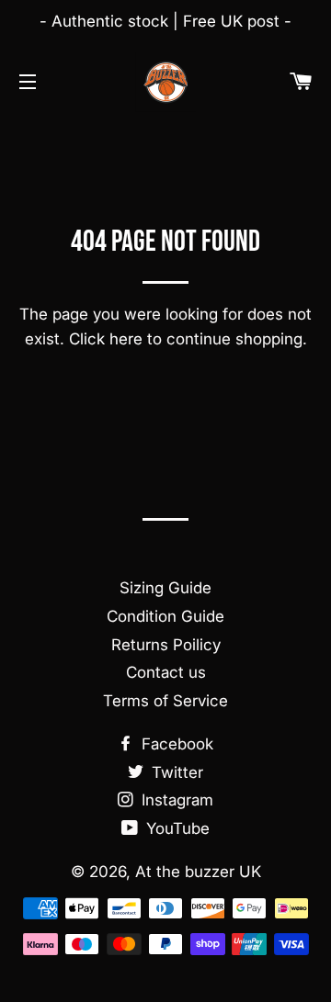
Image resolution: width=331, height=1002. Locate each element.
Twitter (175, 772)
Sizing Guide (165, 588)
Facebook (175, 744)
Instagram (175, 800)
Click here (106, 339)
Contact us (166, 672)
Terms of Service (165, 701)
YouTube (176, 828)
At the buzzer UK (198, 871)
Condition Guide (165, 616)
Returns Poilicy (166, 645)
